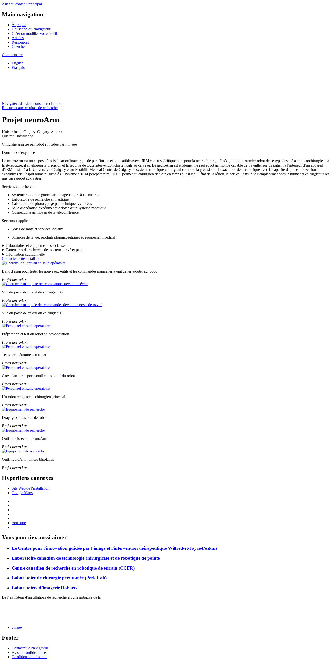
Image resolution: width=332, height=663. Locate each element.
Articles (18, 38)
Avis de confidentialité (29, 652)
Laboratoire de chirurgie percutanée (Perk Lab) (59, 577)
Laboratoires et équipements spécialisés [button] (36, 245)
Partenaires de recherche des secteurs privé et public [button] (45, 250)
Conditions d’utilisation (29, 657)
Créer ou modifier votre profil (34, 33)
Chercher (19, 46)
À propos (19, 25)
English (17, 63)
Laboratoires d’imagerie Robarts (44, 587)
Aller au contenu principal (22, 4)
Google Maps (22, 493)
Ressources (20, 42)
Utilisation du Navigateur (31, 29)
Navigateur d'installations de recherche (31, 103)
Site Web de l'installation (30, 488)
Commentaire (12, 55)
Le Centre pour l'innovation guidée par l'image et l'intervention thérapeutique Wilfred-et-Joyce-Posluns (114, 548)
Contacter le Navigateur (30, 648)
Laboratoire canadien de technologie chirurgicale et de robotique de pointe (86, 558)
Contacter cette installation (22, 258)
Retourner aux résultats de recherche (30, 108)
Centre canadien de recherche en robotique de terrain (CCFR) (73, 568)
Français (18, 67)
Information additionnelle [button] (25, 254)
